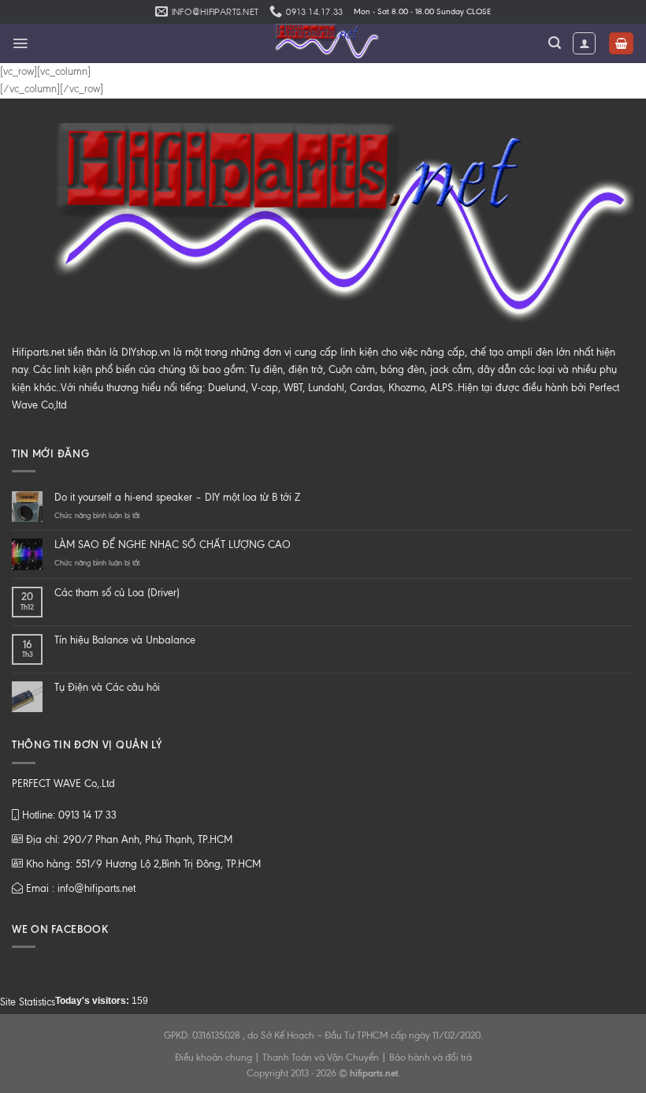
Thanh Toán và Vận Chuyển (320, 1057)
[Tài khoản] (584, 43)
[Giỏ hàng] (621, 43)
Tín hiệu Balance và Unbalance (124, 640)
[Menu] (20, 43)
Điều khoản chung (213, 1057)
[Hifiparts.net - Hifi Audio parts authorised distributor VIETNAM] (323, 43)
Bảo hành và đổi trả (430, 1057)
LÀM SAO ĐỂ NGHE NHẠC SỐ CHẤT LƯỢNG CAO (172, 544)
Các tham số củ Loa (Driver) (117, 593)
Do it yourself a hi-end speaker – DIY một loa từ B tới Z (177, 497)
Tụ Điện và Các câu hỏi (107, 687)
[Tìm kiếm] (554, 43)
